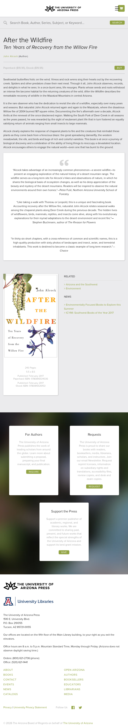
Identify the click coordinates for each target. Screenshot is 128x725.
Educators (72, 684)
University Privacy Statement (30, 707)
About (8, 670)
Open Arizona (74, 670)
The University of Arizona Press (63, 8)
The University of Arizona (78, 723)
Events (8, 684)
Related (69, 276)
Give (64, 552)
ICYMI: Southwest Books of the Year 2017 (90, 312)
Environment (73, 288)
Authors (70, 674)
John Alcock (10, 56)
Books (8, 674)
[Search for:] (64, 23)
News (67, 296)
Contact (9, 679)
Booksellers (74, 679)
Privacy (7, 707)
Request (94, 486)
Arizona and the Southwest (82, 284)
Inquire (34, 471)
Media (68, 694)
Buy (119, 67)
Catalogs (10, 694)
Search (117, 22)
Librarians (72, 689)
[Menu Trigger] (117, 8)
